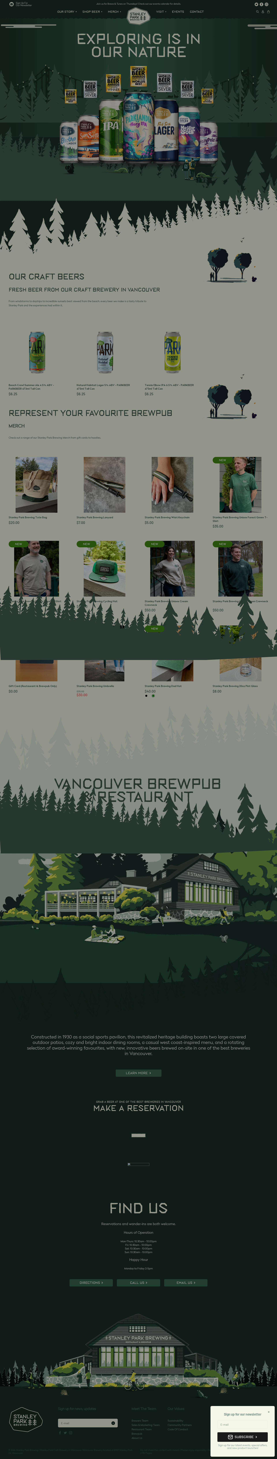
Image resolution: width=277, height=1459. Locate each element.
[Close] (268, 1412)
